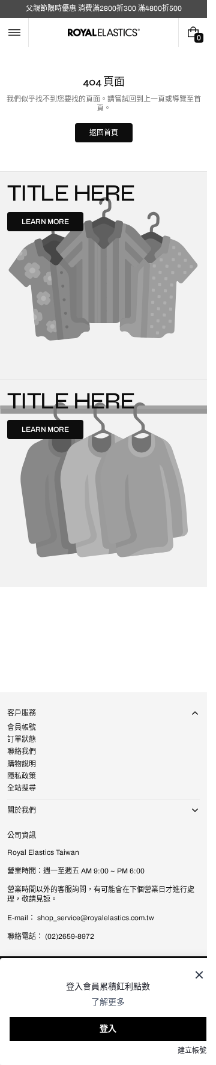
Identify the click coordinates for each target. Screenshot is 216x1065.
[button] (14, 32)
